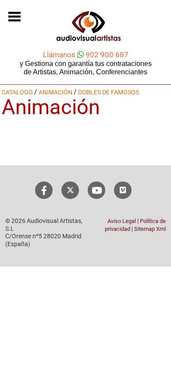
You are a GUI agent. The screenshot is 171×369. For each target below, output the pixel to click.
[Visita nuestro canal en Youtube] (97, 190)
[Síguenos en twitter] (70, 190)
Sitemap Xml (150, 229)
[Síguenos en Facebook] (44, 190)
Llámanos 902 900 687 (85, 54)
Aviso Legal (121, 221)
